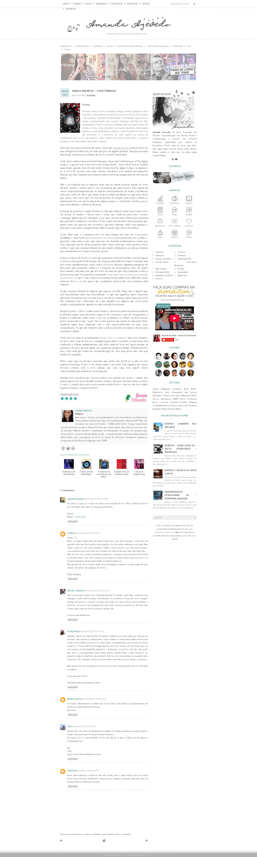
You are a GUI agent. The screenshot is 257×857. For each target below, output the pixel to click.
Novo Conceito (161, 402)
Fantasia (182, 255)
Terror (159, 278)
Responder (72, 521)
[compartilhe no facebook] (63, 450)
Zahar (179, 409)
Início (66, 3)
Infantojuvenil (184, 258)
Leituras (97, 46)
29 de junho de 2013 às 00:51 (97, 590)
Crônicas (174, 237)
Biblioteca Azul (161, 392)
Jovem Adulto (162, 262)
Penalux (183, 402)
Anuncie (71, 8)
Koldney (71, 533)
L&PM (175, 399)
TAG (189, 46)
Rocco (175, 405)
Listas (109, 46)
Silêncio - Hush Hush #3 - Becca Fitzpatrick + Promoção (180, 448)
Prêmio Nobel (162, 272)
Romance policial (164, 275)
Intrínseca (166, 399)
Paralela (174, 402)
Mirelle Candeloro (76, 590)
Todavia (171, 409)
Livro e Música (174, 226)
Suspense (182, 275)
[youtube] (176, 159)
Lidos (88, 3)
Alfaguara (165, 388)
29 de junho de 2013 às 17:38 (91, 631)
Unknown (72, 770)
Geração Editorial (181, 395)
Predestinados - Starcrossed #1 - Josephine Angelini (180, 495)
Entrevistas (82, 46)
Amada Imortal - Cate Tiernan (94, 90)
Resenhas (101, 3)
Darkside (157, 395)
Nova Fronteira (188, 399)
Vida (160, 237)
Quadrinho (183, 272)
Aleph (155, 388)
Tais (69, 726)
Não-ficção (161, 268)
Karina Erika (73, 631)
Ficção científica (163, 258)
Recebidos (174, 203)
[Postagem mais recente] (61, 840)
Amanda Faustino (75, 498)
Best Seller (190, 388)
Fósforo (167, 395)
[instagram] (172, 159)
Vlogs (67, 49)
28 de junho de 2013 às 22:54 (96, 499)
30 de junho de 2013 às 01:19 (94, 699)
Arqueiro (177, 388)
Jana (123, 855)
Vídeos (146, 3)
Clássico (160, 252)
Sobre (77, 3)
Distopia (160, 255)
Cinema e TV (66, 46)
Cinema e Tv (160, 226)
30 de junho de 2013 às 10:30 (83, 726)
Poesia (181, 268)
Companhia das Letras (184, 392)
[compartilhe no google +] (73, 450)
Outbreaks (80, 516)
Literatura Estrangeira (130, 46)
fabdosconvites (74, 698)
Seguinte (157, 409)
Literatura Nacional (158, 46)
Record (167, 405)
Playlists (189, 214)
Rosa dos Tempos (188, 405)
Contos (181, 252)
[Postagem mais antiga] (146, 840)
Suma (164, 409)
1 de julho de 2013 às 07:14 (88, 770)
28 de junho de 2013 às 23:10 (87, 533)
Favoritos (117, 3)
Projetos (132, 3)
